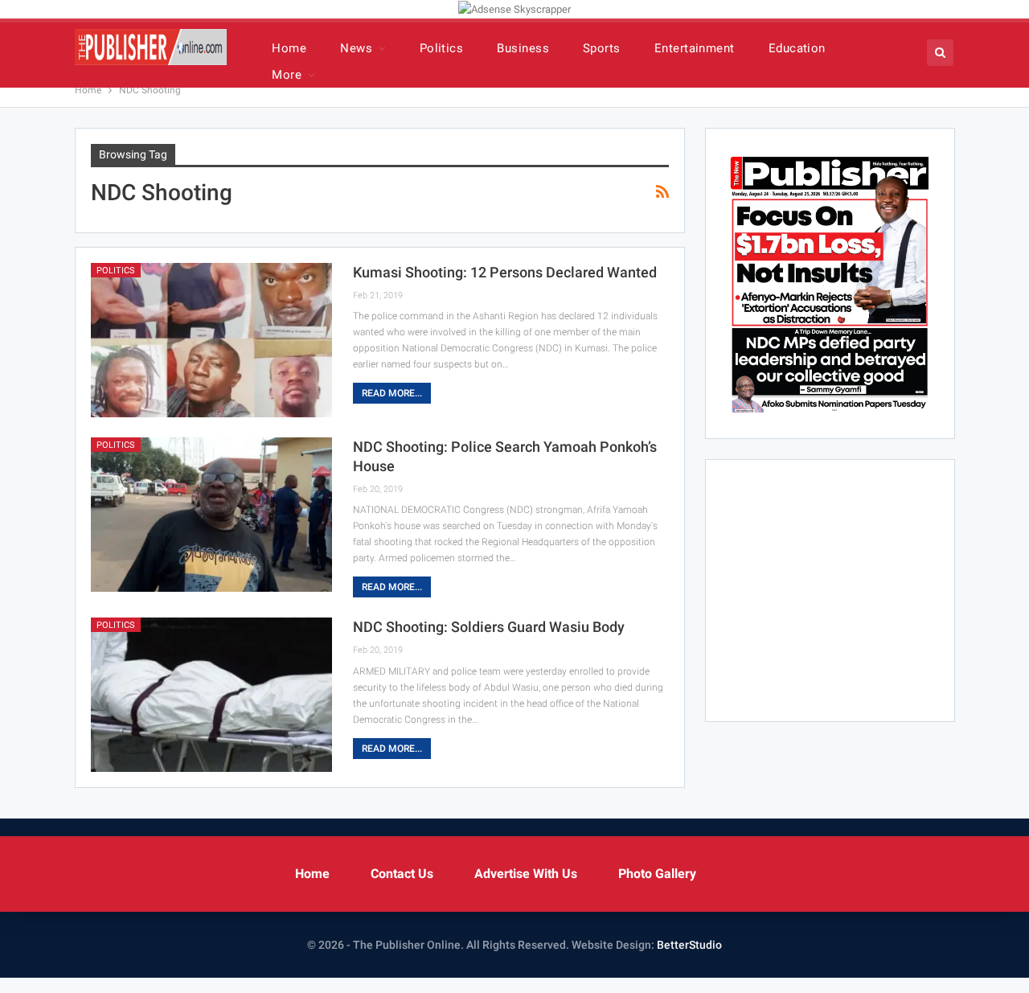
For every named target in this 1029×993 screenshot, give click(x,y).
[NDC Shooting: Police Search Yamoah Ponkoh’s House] (211, 514)
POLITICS (115, 270)
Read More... (392, 393)
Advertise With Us (525, 873)
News (356, 48)
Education (797, 48)
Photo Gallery (657, 873)
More (286, 75)
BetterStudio (689, 944)
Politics (442, 48)
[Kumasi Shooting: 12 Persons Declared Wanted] (211, 340)
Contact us (402, 873)
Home (289, 48)
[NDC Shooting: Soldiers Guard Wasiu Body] (211, 695)
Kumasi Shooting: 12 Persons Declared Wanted (505, 272)
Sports (602, 48)
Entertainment (694, 48)
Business (523, 48)
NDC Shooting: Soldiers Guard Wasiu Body (489, 626)
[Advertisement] (856, 587)
